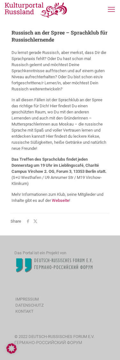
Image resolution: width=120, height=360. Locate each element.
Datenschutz (29, 305)
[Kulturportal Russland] (36, 10)
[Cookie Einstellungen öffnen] (11, 352)
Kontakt (24, 311)
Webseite (60, 200)
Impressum (27, 299)
